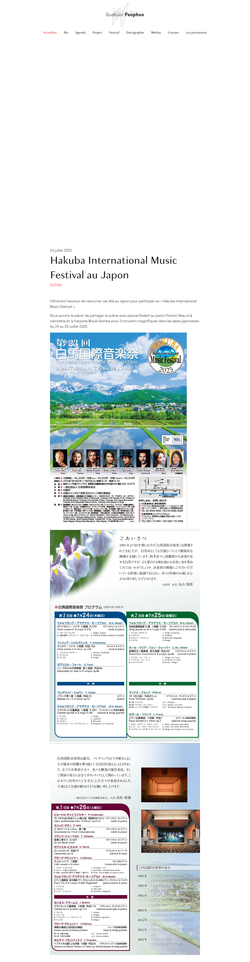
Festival (114, 32)
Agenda (80, 32)
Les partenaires (196, 32)
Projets (97, 32)
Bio (66, 32)
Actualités (50, 32)
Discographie (135, 32)
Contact (173, 32)
